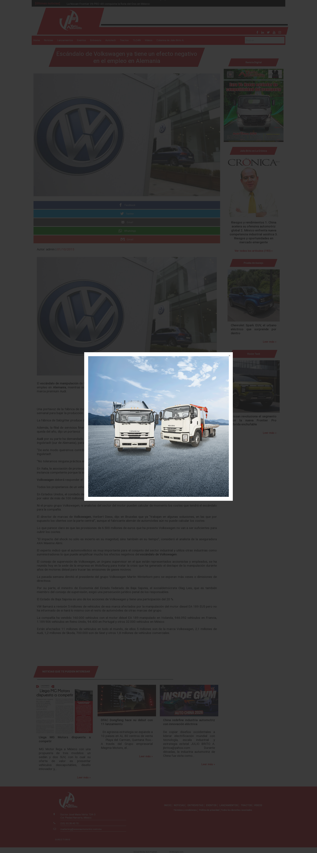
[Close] (229, 355)
